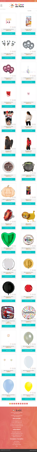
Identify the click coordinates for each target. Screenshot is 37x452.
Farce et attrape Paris (16, 427)
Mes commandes (16, 443)
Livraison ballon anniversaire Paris (16, 424)
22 (24, 403)
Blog (16, 446)
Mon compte (16, 441)
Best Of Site (35, 450)
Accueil (1, 9)
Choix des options (8, 374)
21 (22, 403)
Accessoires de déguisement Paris (16, 425)
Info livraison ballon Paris (16, 432)
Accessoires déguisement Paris (17, 433)
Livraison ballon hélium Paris (16, 422)
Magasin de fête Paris (17, 436)
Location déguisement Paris (16, 421)
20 (20, 403)
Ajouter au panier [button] (8, 33)
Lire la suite (28, 33)
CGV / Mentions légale (16, 444)
